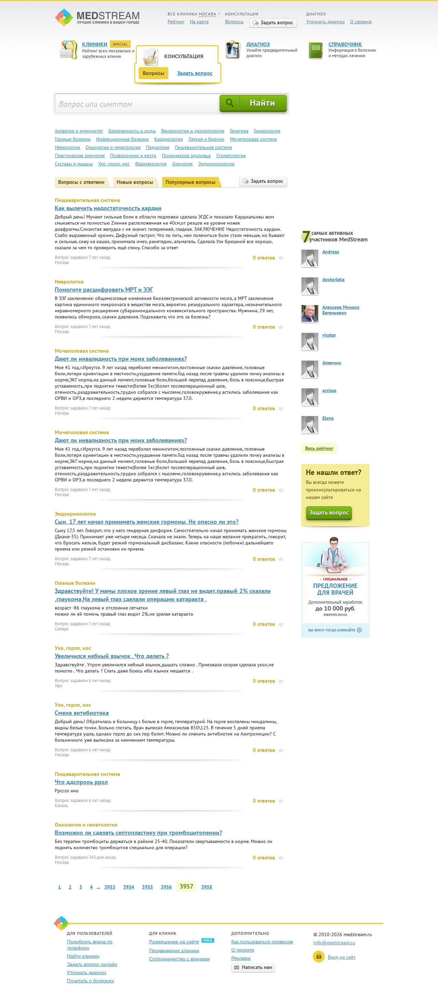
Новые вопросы (135, 182)
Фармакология (151, 164)
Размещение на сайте (174, 941)
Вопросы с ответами (81, 182)
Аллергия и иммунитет (79, 131)
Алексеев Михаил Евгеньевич (340, 310)
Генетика (239, 131)
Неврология (67, 147)
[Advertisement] (342, 159)
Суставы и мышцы (74, 164)
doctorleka (333, 279)
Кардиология (168, 139)
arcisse (329, 390)
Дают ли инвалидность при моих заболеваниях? (121, 359)
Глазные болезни (73, 139)
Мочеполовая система (253, 139)
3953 (109, 887)
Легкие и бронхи (206, 139)
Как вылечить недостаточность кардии (108, 208)
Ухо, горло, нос (114, 164)
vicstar (329, 335)
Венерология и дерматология (192, 131)
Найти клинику (83, 956)
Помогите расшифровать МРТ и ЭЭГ (104, 289)
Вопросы (234, 21)
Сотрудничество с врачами (179, 958)
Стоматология (231, 155)
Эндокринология (216, 164)
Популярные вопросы (191, 182)
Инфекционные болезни (122, 139)
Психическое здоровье (186, 155)
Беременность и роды (132, 131)
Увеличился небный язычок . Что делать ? (112, 656)
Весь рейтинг (319, 448)
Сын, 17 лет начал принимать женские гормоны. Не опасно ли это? (147, 522)
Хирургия (182, 164)
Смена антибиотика (82, 713)
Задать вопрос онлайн (92, 964)
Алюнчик (331, 363)
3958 (206, 887)
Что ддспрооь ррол (81, 782)
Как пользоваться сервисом (262, 941)
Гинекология (267, 131)
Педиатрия (157, 147)
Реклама (240, 958)
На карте (199, 21)
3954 (128, 887)
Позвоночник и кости (133, 155)
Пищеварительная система (203, 147)
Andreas (330, 252)
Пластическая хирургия (80, 155)
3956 (166, 887)
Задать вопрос (277, 22)
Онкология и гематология (113, 147)
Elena (328, 418)
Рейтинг (176, 21)
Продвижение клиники (174, 950)
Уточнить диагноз (325, 21)
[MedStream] (97, 18)
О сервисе (361, 21)
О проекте (242, 950)
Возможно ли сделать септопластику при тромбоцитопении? (138, 833)
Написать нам (257, 967)
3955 (147, 887)
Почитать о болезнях (90, 980)
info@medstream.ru (334, 943)
